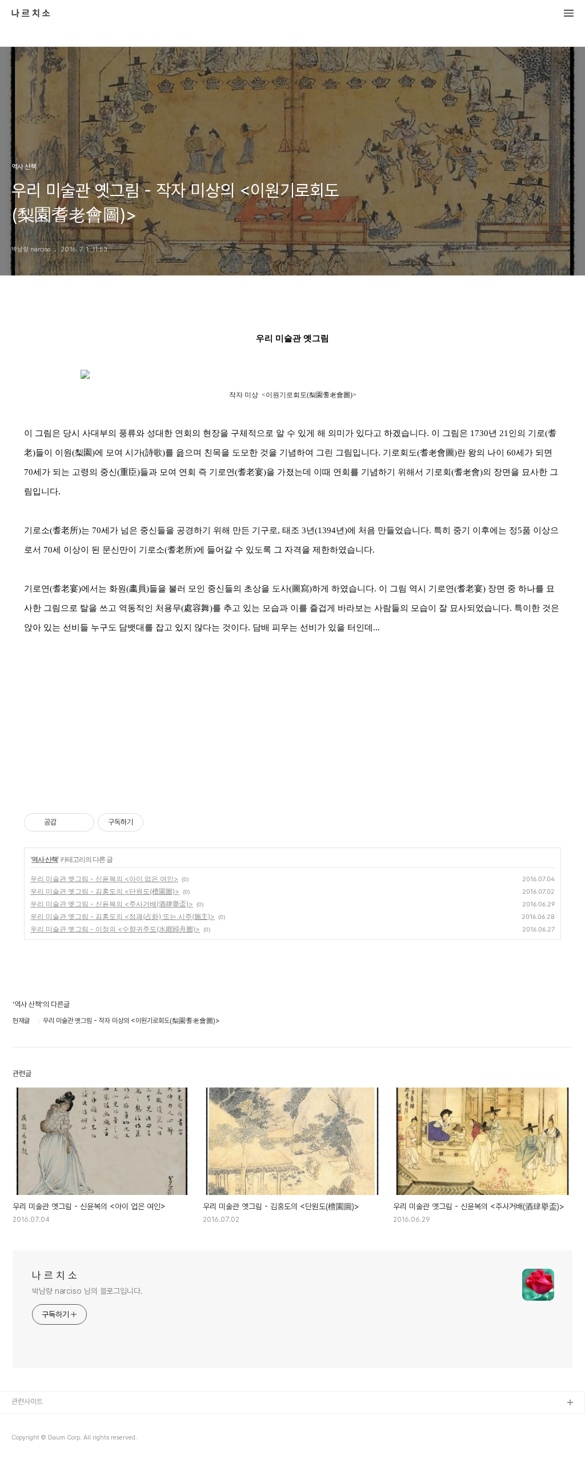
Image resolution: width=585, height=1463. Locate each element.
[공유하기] (67, 822)
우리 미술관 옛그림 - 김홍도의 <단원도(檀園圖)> (104, 891)
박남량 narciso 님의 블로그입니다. (87, 1291)
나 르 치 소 (30, 14)
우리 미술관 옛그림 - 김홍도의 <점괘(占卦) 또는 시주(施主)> (122, 916)
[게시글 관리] (81, 822)
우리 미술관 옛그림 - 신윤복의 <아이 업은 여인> (104, 878)
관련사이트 (27, 1401)
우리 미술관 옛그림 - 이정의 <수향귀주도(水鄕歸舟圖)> (115, 929)
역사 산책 (44, 859)
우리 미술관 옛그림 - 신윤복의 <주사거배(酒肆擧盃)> (111, 904)
